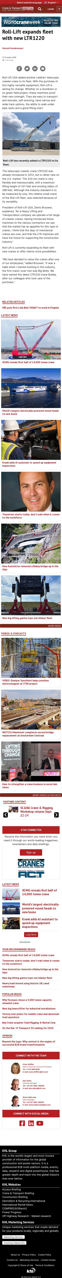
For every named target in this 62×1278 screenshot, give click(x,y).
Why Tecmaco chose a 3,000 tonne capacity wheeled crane (26, 1001)
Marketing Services (13, 1237)
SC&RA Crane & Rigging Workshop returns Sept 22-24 (36, 811)
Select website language (29, 2)
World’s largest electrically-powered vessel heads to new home (30, 412)
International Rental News (17, 1204)
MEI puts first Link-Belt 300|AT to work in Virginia (30, 307)
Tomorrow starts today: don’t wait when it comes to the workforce (31, 516)
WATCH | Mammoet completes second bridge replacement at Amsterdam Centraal (28, 734)
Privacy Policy (29, 1254)
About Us (15, 1254)
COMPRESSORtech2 (14, 1208)
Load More (31, 934)
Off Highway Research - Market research (26, 1216)
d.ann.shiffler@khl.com (38, 1072)
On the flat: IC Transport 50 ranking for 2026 (27, 1028)
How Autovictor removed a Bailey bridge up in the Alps (30, 567)
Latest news (9, 315)
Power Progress (11, 1212)
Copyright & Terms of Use (20, 1265)
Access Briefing (11, 1189)
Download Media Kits (14, 1243)
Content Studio (48, 1260)
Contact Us (12, 1260)
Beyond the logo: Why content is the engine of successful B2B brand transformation (28, 1043)
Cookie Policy (44, 1254)
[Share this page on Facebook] (19, 68)
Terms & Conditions (44, 1265)
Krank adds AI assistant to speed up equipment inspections (29, 464)
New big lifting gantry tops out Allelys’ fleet (27, 618)
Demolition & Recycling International (23, 1200)
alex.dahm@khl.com (37, 1088)
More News (54, 626)
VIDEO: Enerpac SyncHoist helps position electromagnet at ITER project (25, 682)
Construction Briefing (15, 1197)
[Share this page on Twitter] (27, 68)
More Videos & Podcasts (47, 795)
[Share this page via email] (42, 68)
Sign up (31, 852)
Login (51, 9)
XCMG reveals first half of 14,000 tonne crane (28, 362)
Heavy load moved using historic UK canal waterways (25, 985)
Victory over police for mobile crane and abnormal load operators (30, 1015)
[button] (56, 815)
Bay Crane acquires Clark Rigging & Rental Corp (29, 1022)
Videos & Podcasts (13, 633)
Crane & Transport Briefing (18, 1193)
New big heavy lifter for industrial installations (29, 1008)
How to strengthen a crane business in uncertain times (29, 785)
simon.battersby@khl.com (40, 1105)
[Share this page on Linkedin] (35, 68)
